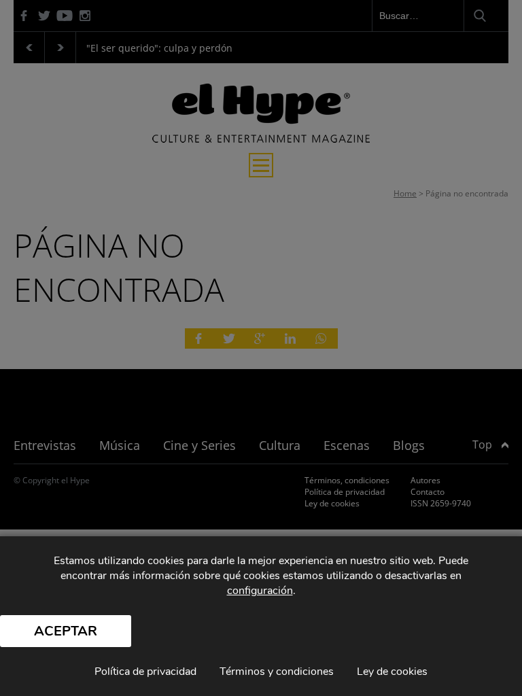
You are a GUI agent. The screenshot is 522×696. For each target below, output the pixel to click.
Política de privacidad (145, 671)
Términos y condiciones (277, 671)
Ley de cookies (392, 671)
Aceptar (65, 631)
